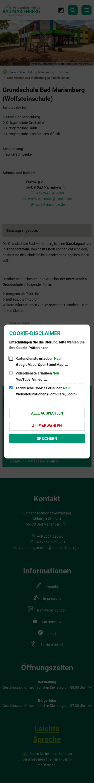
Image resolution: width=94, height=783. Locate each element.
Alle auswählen (47, 413)
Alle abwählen (47, 426)
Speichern (47, 438)
